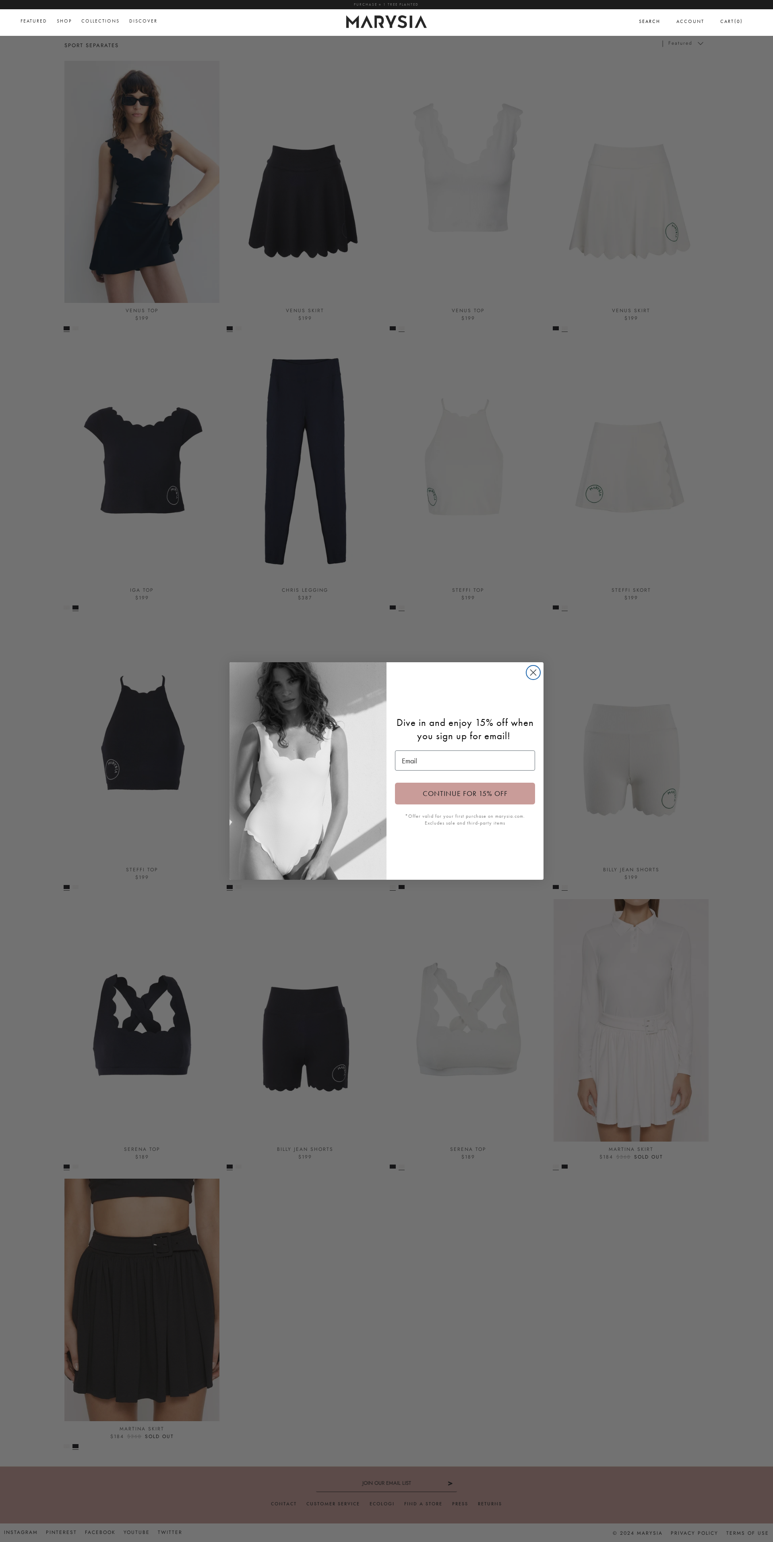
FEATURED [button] (34, 21)
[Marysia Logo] (386, 20)
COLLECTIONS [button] (100, 21)
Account (690, 21)
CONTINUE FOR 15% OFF (465, 793)
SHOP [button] (64, 21)
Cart (731, 21)
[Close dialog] (533, 672)
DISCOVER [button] (143, 21)
